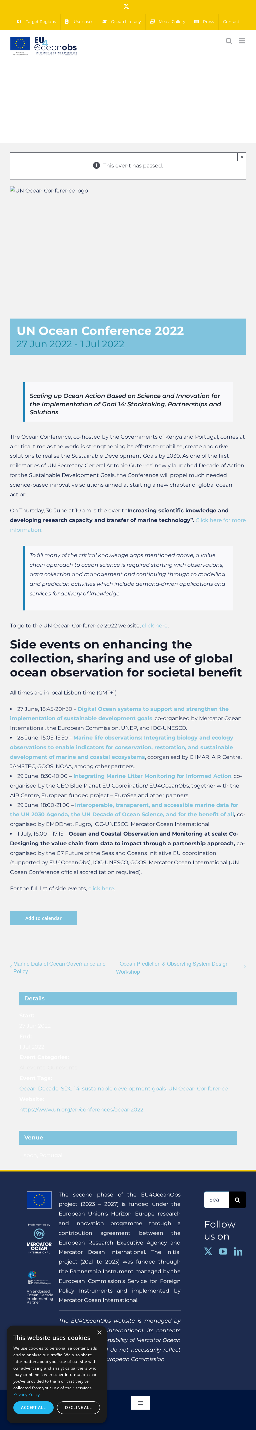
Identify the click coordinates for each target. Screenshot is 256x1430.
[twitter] (208, 1251)
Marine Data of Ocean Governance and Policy (59, 967)
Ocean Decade (39, 1088)
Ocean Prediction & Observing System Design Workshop (172, 967)
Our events (62, 1067)
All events (32, 1067)
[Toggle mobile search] (229, 40)
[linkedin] (238, 1251)
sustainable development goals (124, 1088)
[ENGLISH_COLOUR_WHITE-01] (39, 1271)
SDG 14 (70, 1088)
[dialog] (57, 1374)
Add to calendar (43, 918)
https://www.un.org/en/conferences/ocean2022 (81, 1109)
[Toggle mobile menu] (242, 40)
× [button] (99, 1332)
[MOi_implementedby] (39, 1226)
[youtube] (223, 1251)
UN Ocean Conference (198, 1088)
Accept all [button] (33, 1407)
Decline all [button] (78, 1407)
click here (155, 625)
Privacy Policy (26, 1394)
